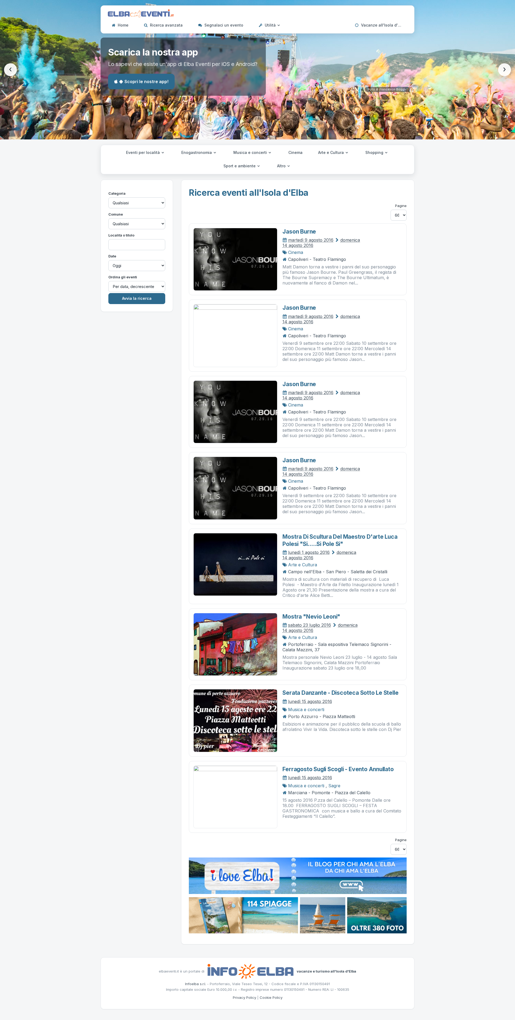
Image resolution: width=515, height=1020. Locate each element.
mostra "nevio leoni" (311, 616)
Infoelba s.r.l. (195, 984)
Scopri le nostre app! (146, 81)
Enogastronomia (197, 152)
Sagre (334, 785)
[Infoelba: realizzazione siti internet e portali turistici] (250, 971)
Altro (282, 166)
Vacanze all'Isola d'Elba (383, 25)
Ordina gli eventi (122, 277)
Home (122, 25)
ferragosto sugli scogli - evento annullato (337, 769)
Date (112, 256)
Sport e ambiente (240, 166)
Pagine (401, 206)
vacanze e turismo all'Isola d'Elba (326, 971)
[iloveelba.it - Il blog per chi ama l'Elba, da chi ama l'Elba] (298, 875)
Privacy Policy (244, 997)
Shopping (374, 152)
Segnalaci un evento (223, 25)
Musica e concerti (250, 152)
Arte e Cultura (331, 152)
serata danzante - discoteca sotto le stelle (340, 692)
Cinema (295, 152)
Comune (115, 214)
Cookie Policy (271, 997)
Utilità (270, 25)
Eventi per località (143, 152)
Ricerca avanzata (166, 25)
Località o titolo (121, 235)
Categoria (117, 193)
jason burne (299, 231)
